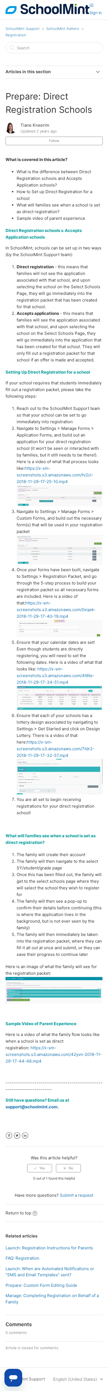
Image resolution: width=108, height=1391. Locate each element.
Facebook (9, 1135)
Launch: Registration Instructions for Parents (49, 1247)
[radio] (39, 1168)
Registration (16, 35)
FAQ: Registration (22, 1258)
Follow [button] (54, 141)
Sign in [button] (95, 12)
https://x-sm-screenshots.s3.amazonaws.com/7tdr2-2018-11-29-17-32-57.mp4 (55, 748)
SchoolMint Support (23, 28)
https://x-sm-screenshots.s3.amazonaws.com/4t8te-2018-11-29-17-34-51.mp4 (55, 675)
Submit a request (76, 1195)
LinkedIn (25, 1135)
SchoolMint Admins (62, 28)
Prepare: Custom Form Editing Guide (41, 1285)
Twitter (17, 1135)
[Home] (47, 12)
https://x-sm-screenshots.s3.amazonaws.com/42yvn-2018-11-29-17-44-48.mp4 (54, 1054)
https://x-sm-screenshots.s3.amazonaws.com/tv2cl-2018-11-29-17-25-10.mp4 (55, 475)
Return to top (18, 1213)
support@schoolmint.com (32, 1106)
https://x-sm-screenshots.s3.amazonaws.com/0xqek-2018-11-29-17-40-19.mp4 (56, 609)
